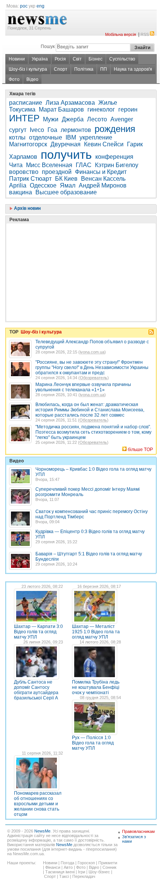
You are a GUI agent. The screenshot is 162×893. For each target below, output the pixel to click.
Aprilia (17, 185)
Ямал (67, 185)
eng (40, 6)
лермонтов (76, 130)
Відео (32, 79)
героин (128, 109)
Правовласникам (138, 831)
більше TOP (140, 449)
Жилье (107, 102)
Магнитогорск (28, 144)
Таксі (64, 876)
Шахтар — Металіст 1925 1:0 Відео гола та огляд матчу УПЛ (96, 632)
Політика (83, 69)
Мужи (50, 119)
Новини (17, 59)
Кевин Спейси (104, 144)
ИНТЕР (24, 118)
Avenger (121, 119)
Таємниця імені (60, 872)
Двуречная (65, 144)
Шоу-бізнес (99, 872)
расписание (25, 102)
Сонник (109, 867)
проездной (57, 172)
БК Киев (66, 178)
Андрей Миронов (103, 185)
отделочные (45, 137)
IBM (71, 137)
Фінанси (52, 867)
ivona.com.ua (92, 352)
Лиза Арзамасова (70, 102)
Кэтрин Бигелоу (116, 165)
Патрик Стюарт (30, 178)
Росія (60, 59)
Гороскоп (86, 862)
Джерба (73, 119)
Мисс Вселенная (49, 165)
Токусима (22, 109)
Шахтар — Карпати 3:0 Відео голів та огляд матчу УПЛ (38, 632)
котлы (17, 137)
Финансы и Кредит (101, 172)
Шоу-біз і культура (28, 69)
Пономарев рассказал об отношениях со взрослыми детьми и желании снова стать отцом (37, 804)
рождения (115, 129)
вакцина (20, 192)
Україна (40, 59)
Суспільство (122, 59)
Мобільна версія (120, 34)
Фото (14, 79)
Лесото (97, 119)
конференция (114, 156)
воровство (23, 172)
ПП (103, 69)
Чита (16, 165)
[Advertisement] (65, 253)
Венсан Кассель (103, 178)
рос (24, 6)
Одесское (43, 185)
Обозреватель (93, 377)
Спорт (60, 69)
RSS (145, 34)
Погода (67, 862)
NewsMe (42, 831)
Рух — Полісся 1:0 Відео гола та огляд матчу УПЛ (93, 743)
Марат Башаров (61, 109)
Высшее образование (66, 192)
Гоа (52, 130)
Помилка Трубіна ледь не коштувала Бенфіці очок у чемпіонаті (95, 687)
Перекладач (83, 876)
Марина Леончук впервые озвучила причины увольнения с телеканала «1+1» (83, 387)
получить (66, 154)
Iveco (37, 130)
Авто (68, 867)
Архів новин (27, 208)
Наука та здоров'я (133, 69)
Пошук (48, 46)
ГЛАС (84, 165)
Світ (77, 59)
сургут (17, 130)
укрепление (95, 137)
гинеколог (101, 109)
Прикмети (107, 862)
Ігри (81, 872)
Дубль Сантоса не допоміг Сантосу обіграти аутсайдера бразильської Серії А (36, 690)
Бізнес (95, 59)
